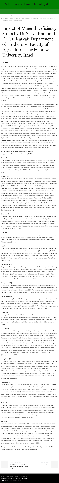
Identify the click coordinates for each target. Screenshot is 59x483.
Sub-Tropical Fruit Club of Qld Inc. (29, 4)
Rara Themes (4, 480)
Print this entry (6, 62)
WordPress (19, 480)
